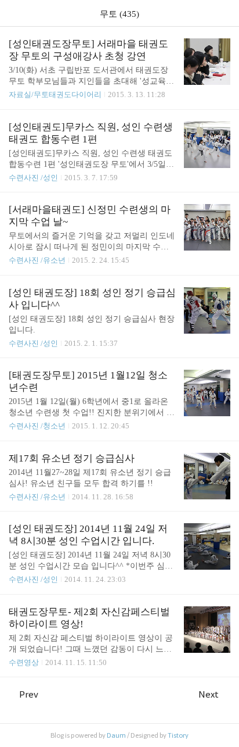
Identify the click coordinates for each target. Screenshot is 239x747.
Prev (28, 694)
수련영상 (24, 662)
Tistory (178, 735)
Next (208, 694)
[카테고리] (14, 13)
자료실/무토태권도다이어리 (55, 94)
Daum (116, 735)
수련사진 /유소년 (37, 260)
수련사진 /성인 (34, 177)
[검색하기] (224, 13)
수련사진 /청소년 (37, 425)
